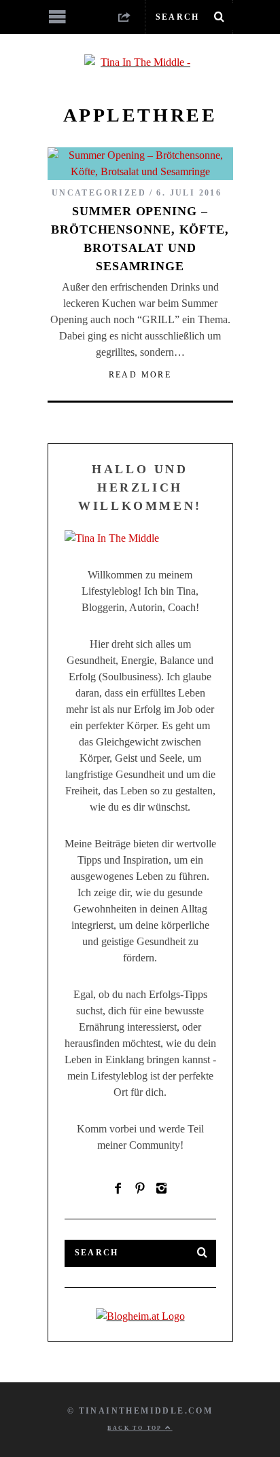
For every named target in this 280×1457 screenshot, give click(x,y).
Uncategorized (99, 193)
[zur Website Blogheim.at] (140, 1316)
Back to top (136, 1428)
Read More (140, 375)
